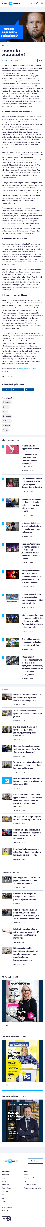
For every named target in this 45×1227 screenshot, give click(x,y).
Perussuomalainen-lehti (32, 1188)
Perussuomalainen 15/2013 (26, 369)
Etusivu (26, 1174)
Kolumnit (5, 1198)
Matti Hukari (7, 390)
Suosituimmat (29, 1178)
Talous (4, 1178)
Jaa (39, 60)
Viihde (4, 1201)
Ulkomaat (5, 1185)
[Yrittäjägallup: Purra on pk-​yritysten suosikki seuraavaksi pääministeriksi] (7, 820)
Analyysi (5, 1181)
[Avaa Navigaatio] (42, 3)
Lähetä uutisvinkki (30, 1185)
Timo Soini (29, 390)
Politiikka (5, 61)
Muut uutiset (6, 1188)
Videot (4, 1195)
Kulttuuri (5, 1191)
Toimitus (27, 1181)
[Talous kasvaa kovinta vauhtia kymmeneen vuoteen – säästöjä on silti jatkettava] (7, 715)
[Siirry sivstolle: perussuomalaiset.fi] (11, 1218)
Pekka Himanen (18, 390)
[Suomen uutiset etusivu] (11, 3)
